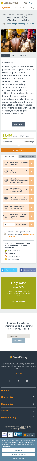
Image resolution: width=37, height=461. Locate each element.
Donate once (9, 156)
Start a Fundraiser (18, 301)
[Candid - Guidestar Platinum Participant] (11, 434)
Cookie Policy (6, 446)
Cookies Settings (18, 459)
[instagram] (18, 381)
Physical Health (8, 14)
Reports (14, 55)
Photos (23, 55)
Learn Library (8, 417)
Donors (5, 390)
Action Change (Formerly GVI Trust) (20, 24)
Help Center (18, 374)
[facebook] (9, 381)
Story (5, 55)
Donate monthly (28, 156)
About (13, 8)
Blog (32, 8)
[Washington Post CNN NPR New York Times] (18, 428)
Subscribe (18, 340)
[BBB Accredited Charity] (18, 434)
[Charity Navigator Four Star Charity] (5, 434)
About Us (6, 411)
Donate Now (18, 150)
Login (31, 3)
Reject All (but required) (18, 454)
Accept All (18, 450)
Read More (18, 124)
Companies (26, 8)
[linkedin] (27, 381)
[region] (18, 449)
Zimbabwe (19, 14)
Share (32, 55)
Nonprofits (18, 8)
